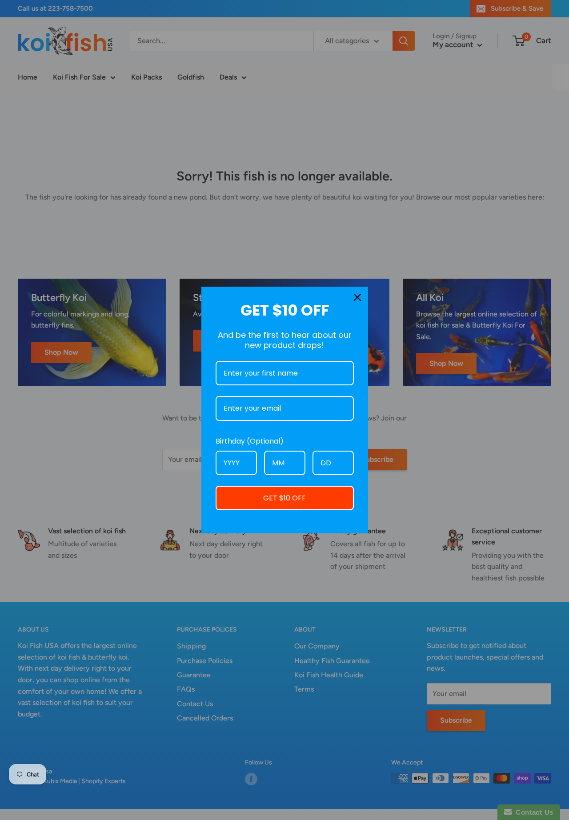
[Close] (357, 297)
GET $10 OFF (284, 498)
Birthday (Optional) (250, 441)
